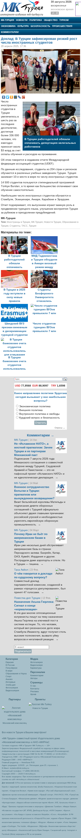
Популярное (11, 668)
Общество (50, 20)
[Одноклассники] (12, 97)
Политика (35, 20)
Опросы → (60, 428)
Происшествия (62, 26)
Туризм (64, 20)
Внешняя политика (31, 410)
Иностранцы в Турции (18, 222)
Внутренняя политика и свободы (39, 414)
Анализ (9, 679)
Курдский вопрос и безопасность (39, 417)
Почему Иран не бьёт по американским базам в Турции (30, 538)
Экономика (8, 26)
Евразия (10, 662)
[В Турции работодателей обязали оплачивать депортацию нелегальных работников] (16, 238)
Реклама (34, 691)
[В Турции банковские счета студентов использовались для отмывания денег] (15, 339)
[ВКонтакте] (4, 97)
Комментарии (10, 32)
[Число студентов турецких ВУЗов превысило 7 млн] (45, 305)
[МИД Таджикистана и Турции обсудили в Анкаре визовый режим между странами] (45, 238)
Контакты (34, 688)
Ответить (40, 422)
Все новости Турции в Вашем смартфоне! (24, 732)
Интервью (10, 682)
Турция (32, 226)
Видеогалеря (36, 665)
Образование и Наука (16, 673)
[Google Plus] (23, 97)
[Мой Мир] (16, 97)
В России (10, 665)
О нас (33, 686)
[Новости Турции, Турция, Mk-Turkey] (40, 704)
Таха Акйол (21, 569)
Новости (22, 20)
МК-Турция (7, 20)
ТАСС (24, 226)
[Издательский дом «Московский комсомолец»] (14, 711)
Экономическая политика (34, 406)
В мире (9, 671)
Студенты (15, 226)
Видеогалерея (12, 690)
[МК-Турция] (23, 8)
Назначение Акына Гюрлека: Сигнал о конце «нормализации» (34, 605)
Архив (33, 694)
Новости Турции (52, 222)
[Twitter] (8, 97)
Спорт (8, 676)
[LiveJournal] (19, 97)
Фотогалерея (12, 688)
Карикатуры (36, 668)
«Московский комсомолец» (16, 742)
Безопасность (40, 26)
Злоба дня (10, 685)
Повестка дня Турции (27, 598)
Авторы (33, 678)
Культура (23, 26)
